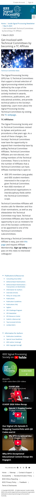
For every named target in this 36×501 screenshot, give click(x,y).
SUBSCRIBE (26, 370)
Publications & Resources (14, 276)
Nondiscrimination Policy (23, 476)
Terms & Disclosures (9, 485)
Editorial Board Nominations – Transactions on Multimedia (16, 286)
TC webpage (10, 114)
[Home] (12, 7)
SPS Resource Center (13, 316)
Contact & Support (25, 472)
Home (3, 23)
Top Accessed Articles (13, 322)
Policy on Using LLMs (13, 296)
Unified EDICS (11, 325)
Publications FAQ (12, 304)
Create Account (19, 2)
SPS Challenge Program (14, 310)
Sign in (30, 2)
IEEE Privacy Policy (9, 482)
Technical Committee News (10, 71)
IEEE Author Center (12, 342)
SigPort (8, 307)
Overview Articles (12, 293)
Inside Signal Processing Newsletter (21, 23)
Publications (10, 299)
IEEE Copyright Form (13, 345)
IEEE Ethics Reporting (10, 479)
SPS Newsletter (11, 313)
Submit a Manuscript (13, 319)
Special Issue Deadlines (14, 339)
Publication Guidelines (14, 301)
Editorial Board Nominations (15, 282)
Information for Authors (14, 290)
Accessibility (6, 476)
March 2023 (7, 26)
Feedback (23, 482)
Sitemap (13, 472)
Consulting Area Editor (14, 279)
